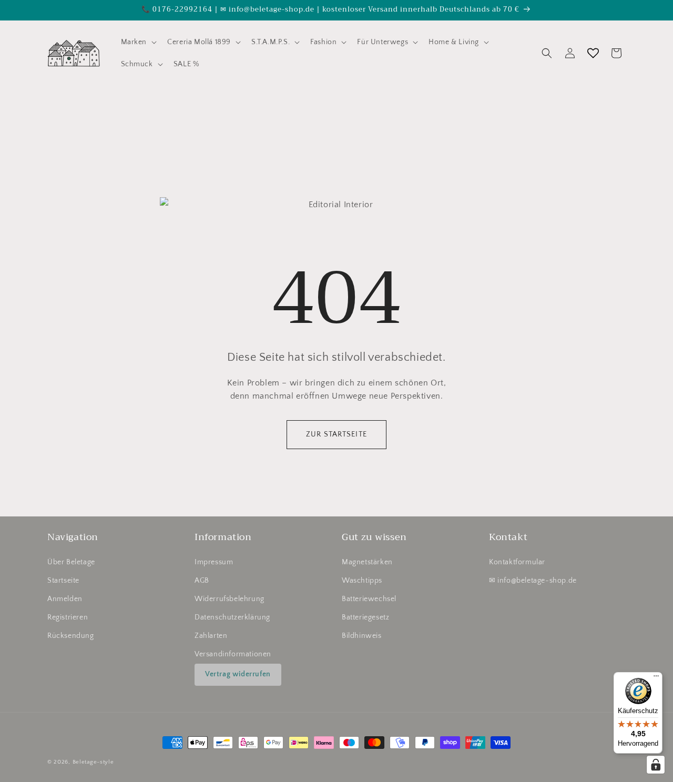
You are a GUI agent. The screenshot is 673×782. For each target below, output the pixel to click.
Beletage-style (93, 762)
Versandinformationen (233, 654)
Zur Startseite (336, 434)
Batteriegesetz (365, 617)
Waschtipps (362, 580)
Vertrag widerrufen (238, 674)
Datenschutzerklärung (232, 617)
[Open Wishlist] (593, 53)
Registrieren (67, 617)
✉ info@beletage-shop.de (533, 580)
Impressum (214, 561)
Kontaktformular (517, 561)
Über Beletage (71, 561)
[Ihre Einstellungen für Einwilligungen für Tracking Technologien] (656, 765)
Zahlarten (211, 636)
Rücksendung (70, 636)
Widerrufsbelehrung (229, 599)
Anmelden (65, 599)
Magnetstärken (367, 561)
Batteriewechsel (369, 599)
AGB (202, 580)
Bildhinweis (362, 636)
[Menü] (656, 678)
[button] (138, 42)
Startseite (63, 580)
